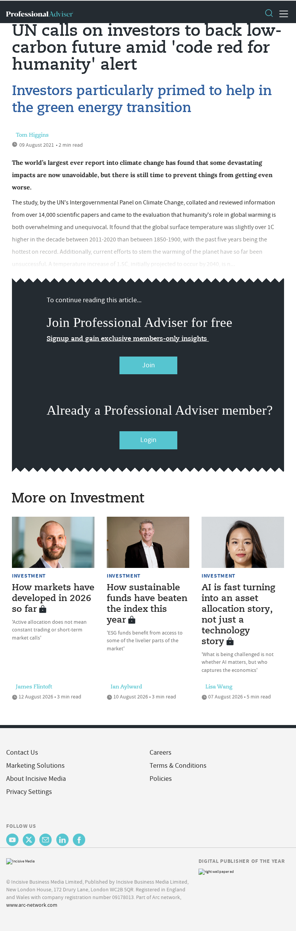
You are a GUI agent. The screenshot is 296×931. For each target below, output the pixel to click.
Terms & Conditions (178, 765)
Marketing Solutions (35, 765)
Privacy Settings (29, 791)
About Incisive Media (36, 778)
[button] (268, 14)
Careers (161, 752)
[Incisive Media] (20, 860)
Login (148, 439)
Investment (29, 575)
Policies (161, 778)
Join (148, 365)
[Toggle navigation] (281, 14)
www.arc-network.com (31, 904)
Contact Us (22, 752)
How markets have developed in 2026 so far (53, 599)
